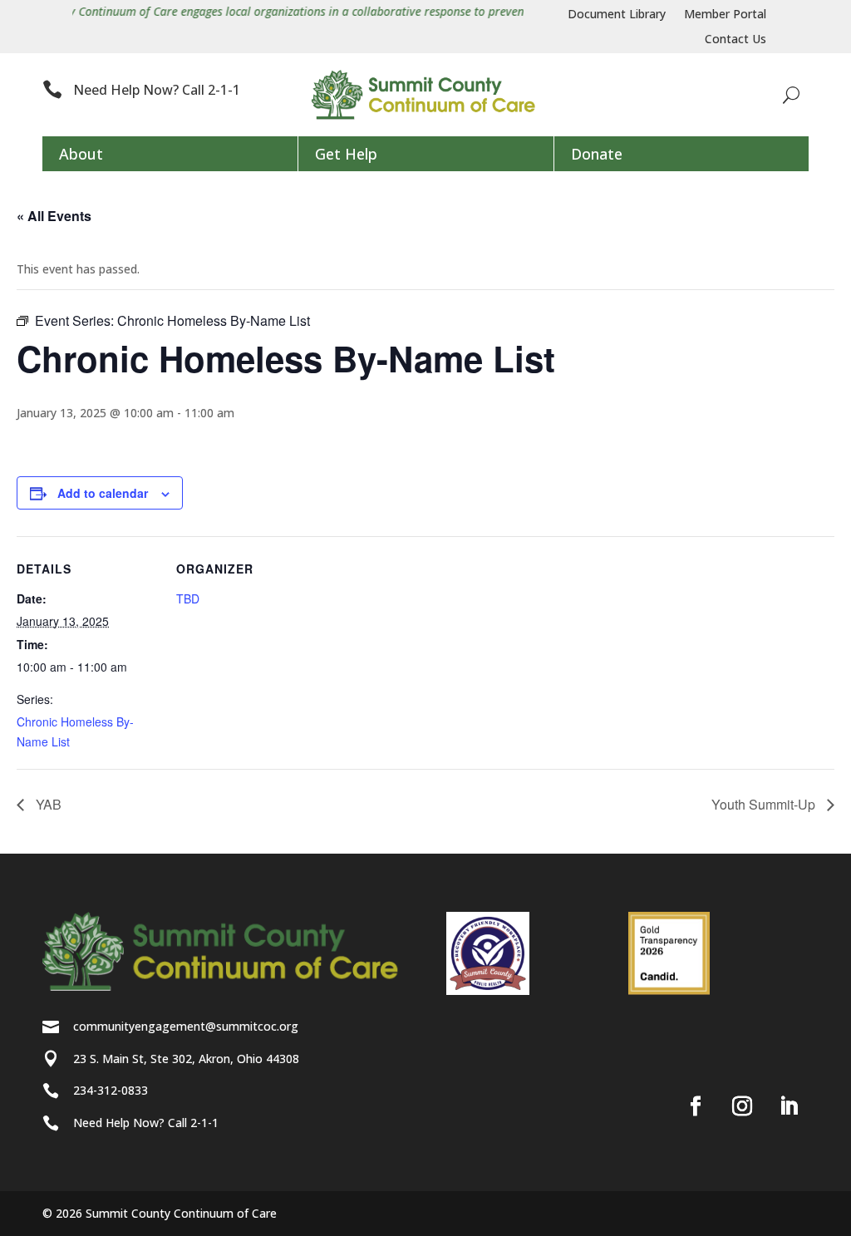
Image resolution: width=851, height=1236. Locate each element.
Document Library (617, 15)
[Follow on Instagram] (742, 1106)
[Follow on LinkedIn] (789, 1106)
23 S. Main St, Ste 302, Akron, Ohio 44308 (186, 1058)
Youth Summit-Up (765, 804)
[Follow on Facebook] (696, 1106)
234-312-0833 (110, 1090)
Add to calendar (102, 493)
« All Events (54, 215)
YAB (46, 804)
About (81, 154)
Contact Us (735, 40)
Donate (596, 154)
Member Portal (725, 15)
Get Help (346, 154)
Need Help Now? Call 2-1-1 (156, 90)
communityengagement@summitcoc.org (185, 1026)
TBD (187, 598)
